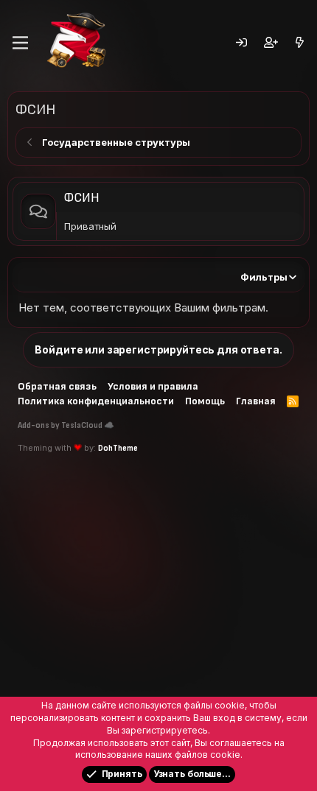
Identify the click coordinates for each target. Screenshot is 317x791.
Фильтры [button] (264, 277)
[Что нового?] (299, 43)
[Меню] (20, 43)
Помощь (205, 401)
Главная (256, 401)
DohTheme (118, 448)
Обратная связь (57, 386)
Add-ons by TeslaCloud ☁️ (66, 425)
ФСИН (81, 198)
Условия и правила (153, 386)
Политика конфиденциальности (96, 401)
